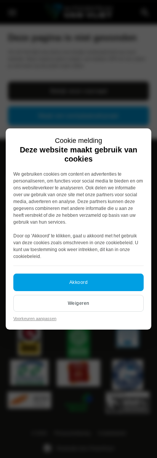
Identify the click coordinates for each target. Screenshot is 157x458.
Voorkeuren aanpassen (34, 318)
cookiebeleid (119, 242)
